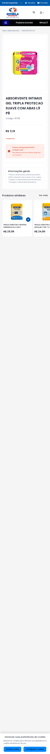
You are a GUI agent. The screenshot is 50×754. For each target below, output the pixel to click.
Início (4, 30)
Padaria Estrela (24, 22)
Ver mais (43, 195)
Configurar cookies (35, 749)
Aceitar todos (12, 749)
